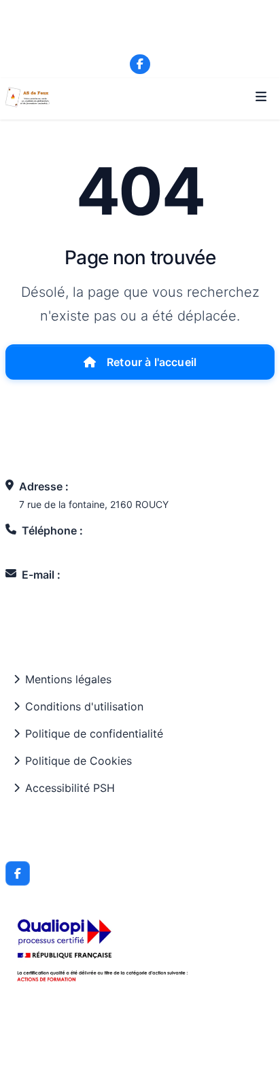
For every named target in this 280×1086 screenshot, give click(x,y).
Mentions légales (68, 679)
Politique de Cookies (78, 760)
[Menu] (261, 97)
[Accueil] (27, 97)
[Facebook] (140, 64)
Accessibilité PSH (70, 788)
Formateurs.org (170, 1062)
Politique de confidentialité (94, 733)
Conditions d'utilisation (84, 706)
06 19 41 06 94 (147, 25)
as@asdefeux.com (146, 41)
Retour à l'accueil (151, 362)
